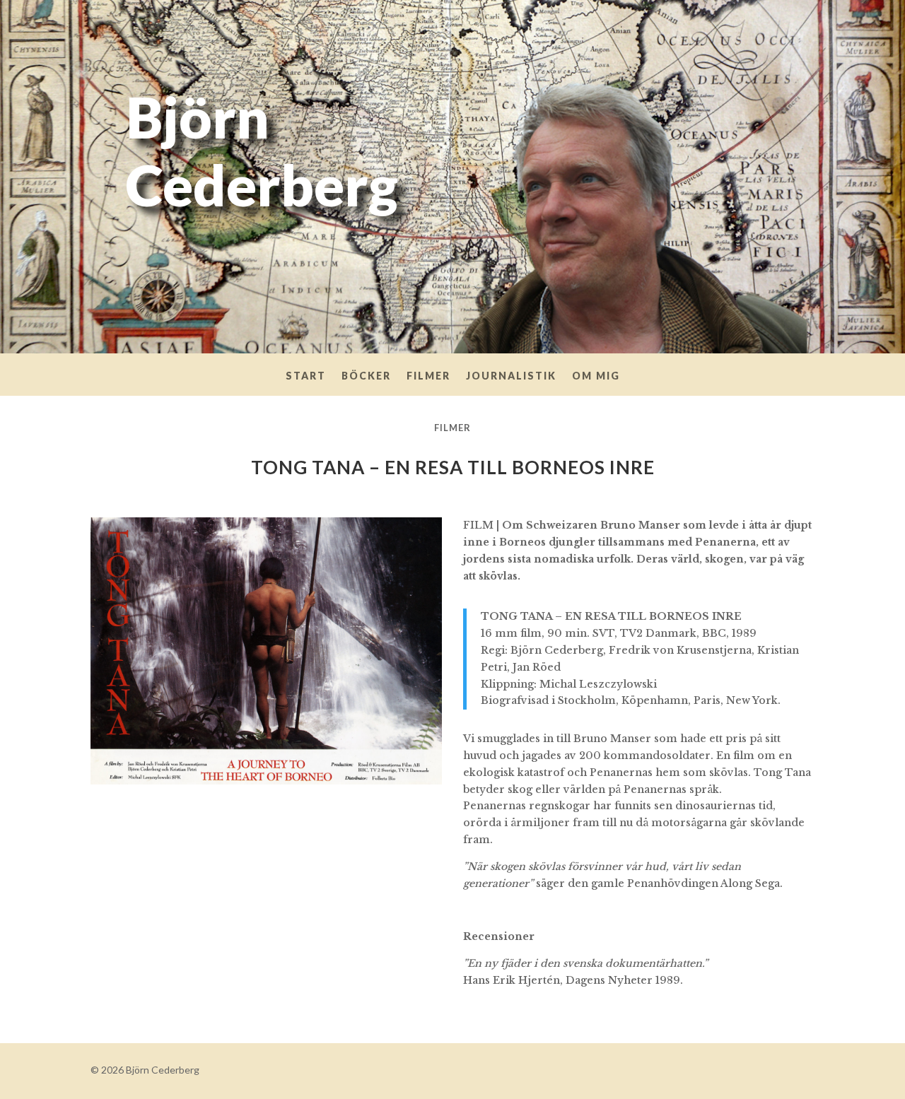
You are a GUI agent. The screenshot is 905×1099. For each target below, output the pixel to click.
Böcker (366, 376)
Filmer (428, 376)
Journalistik (511, 376)
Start (306, 376)
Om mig (596, 376)
